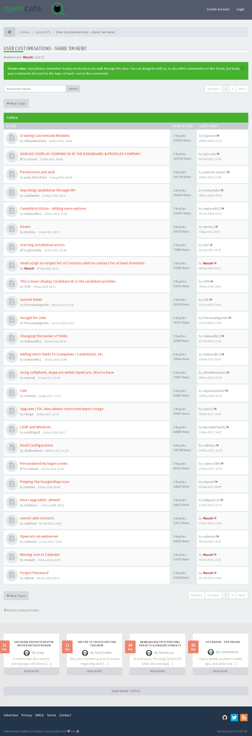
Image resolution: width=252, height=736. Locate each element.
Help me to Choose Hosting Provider (97, 643)
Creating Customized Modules (45, 135)
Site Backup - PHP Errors (222, 642)
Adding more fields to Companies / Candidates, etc (61, 354)
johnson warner (214, 172)
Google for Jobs (33, 317)
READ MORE (31, 671)
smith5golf (32, 432)
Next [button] (242, 89)
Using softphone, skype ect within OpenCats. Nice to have (67, 372)
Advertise (11, 715)
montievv (31, 505)
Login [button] (241, 9)
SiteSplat (37, 731)
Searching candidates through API (48, 190)
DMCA (39, 715)
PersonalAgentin (36, 305)
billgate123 (211, 500)
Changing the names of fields (44, 336)
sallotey (209, 445)
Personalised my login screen (43, 463)
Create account (218, 9)
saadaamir (32, 195)
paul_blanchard (35, 177)
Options (196, 595)
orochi (32, 159)
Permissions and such (37, 172)
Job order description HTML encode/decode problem (34, 643)
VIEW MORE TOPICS (126, 691)
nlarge (29, 414)
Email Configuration (36, 445)
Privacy (26, 715)
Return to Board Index (22, 610)
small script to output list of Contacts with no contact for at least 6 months (82, 263)
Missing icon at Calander (40, 554)
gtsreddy (35, 250)
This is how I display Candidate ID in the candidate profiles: (68, 281)
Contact (65, 715)
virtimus (30, 396)
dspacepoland (213, 390)
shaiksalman (33, 450)
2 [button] (232, 89)
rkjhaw (29, 578)
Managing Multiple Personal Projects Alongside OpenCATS (160, 643)
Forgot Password (34, 572)
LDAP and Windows (35, 427)
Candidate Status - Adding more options (53, 208)
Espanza (209, 135)
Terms (51, 715)
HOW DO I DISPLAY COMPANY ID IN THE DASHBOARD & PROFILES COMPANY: (80, 153)
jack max (209, 154)
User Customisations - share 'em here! (45, 48)
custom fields (31, 299)
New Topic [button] (17, 103)
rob (205, 299)
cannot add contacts (37, 518)
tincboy (29, 232)
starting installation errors (42, 244)
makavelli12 (33, 213)
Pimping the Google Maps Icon (44, 481)
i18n (23, 390)
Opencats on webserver (39, 536)
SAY (206, 245)
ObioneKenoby (35, 141)
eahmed (30, 523)
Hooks (25, 226)
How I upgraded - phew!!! (40, 499)
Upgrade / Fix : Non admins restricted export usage (61, 408)
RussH (28, 57)
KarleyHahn (211, 190)
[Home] (9, 32)
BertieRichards (214, 427)
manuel (29, 377)
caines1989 (211, 463)
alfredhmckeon (214, 372)
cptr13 (39, 57)
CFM (27, 286)
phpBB (22, 731)
